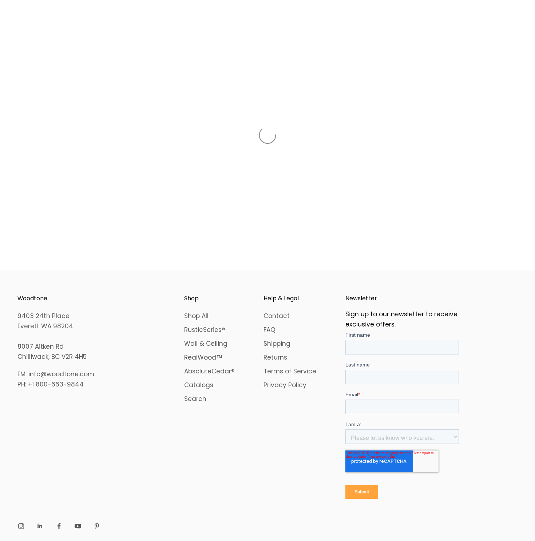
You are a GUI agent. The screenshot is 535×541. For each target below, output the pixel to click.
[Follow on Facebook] (59, 526)
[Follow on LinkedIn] (40, 526)
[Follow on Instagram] (21, 526)
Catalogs (198, 385)
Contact (276, 316)
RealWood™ (203, 357)
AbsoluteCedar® (209, 371)
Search (195, 398)
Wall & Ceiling (205, 343)
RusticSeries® (204, 329)
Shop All (196, 316)
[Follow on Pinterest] (96, 526)
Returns (275, 357)
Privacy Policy (284, 385)
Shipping (276, 343)
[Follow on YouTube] (78, 526)
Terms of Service (289, 371)
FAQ (269, 329)
